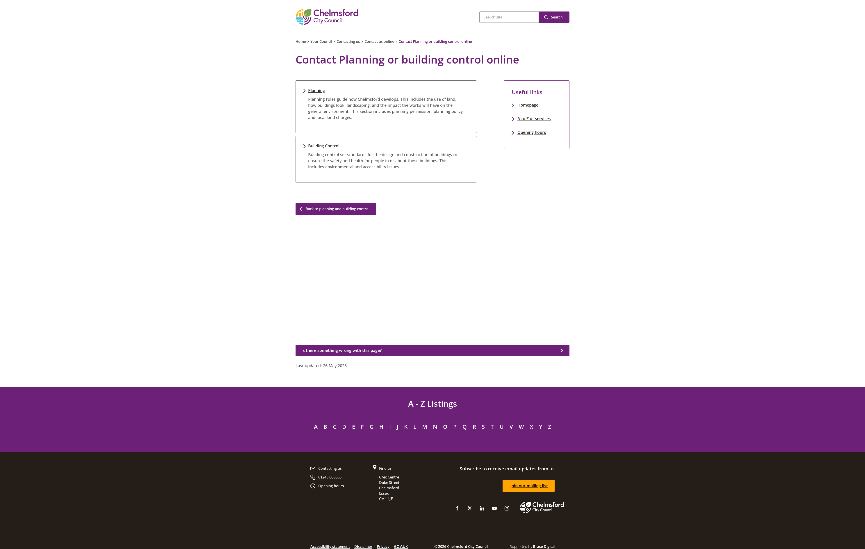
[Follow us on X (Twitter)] (469, 509)
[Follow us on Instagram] (507, 509)
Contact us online (379, 41)
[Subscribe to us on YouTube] (494, 509)
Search (557, 17)
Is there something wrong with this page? (341, 350)
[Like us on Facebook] (457, 509)
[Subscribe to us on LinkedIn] (482, 509)
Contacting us (348, 41)
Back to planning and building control (337, 208)
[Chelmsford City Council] (351, 17)
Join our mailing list (529, 485)
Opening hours (531, 132)
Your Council (321, 41)
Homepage (527, 105)
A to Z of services (534, 118)
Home (301, 41)
